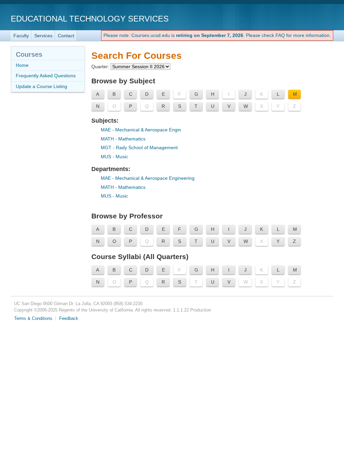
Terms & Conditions (33, 318)
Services (43, 35)
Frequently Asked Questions (46, 75)
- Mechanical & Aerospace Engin (141, 129)
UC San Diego (294, 18)
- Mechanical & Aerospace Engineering (148, 178)
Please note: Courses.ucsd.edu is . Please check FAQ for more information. (217, 35)
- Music (114, 156)
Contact (66, 35)
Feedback (68, 318)
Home (22, 65)
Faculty (21, 35)
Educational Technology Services (90, 18)
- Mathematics (123, 138)
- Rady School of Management (139, 147)
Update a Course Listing (41, 86)
